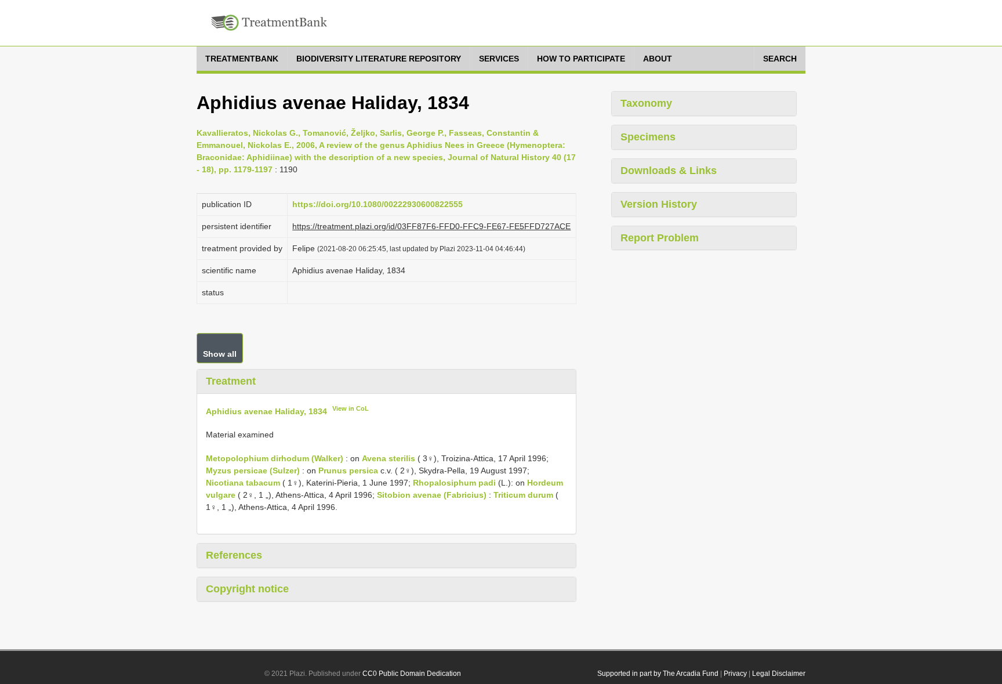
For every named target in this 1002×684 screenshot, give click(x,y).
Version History (658, 204)
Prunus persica (348, 470)
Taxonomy (646, 103)
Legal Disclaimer (778, 673)
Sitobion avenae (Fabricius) (432, 495)
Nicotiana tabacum (243, 482)
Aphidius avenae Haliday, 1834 (266, 410)
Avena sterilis (388, 458)
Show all (220, 354)
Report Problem (659, 238)
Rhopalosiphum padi (454, 482)
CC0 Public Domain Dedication (411, 673)
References (234, 555)
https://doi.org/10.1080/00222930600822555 (377, 204)
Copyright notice (247, 589)
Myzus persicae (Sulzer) (253, 470)
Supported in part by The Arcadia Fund (657, 673)
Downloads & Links (668, 170)
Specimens (648, 137)
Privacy (735, 673)
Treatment (231, 381)
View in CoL (350, 408)
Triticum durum (523, 495)
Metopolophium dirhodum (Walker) (274, 458)
